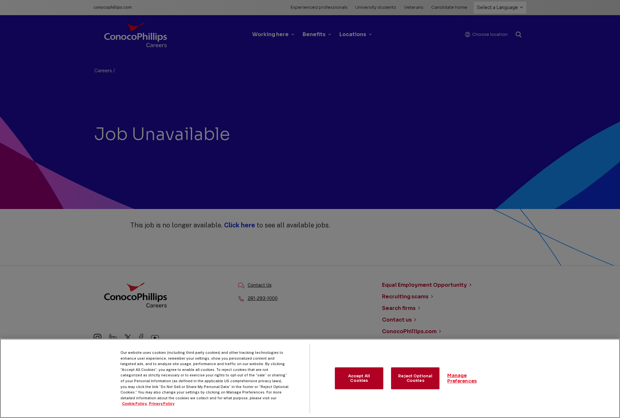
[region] (310, 378)
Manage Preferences (462, 378)
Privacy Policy (161, 403)
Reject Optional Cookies (415, 378)
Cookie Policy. (134, 403)
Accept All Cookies (359, 378)
